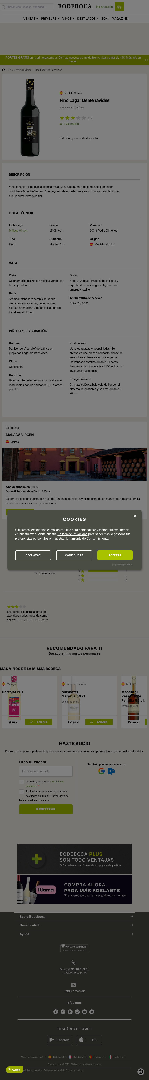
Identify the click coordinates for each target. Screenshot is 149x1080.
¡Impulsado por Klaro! (122, 564)
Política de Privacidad (72, 534)
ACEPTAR (114, 555)
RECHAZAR (33, 555)
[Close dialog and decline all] (135, 516)
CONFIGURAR (74, 555)
